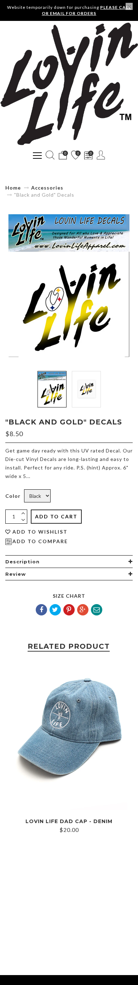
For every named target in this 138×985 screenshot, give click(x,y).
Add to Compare (40, 541)
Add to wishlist (40, 532)
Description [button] (22, 561)
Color (13, 496)
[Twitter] (55, 609)
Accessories (47, 188)
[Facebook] (41, 609)
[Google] (82, 609)
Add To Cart (56, 516)
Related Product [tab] (69, 646)
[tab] (69, 561)
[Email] (96, 609)
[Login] (101, 155)
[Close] (129, 6)
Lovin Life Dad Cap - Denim (69, 821)
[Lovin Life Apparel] (69, 84)
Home (13, 188)
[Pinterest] (69, 609)
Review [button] (15, 574)
